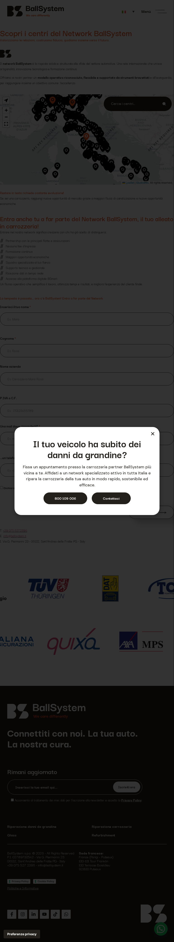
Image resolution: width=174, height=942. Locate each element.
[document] (87, 471)
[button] (152, 434)
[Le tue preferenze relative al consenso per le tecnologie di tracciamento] (22, 934)
